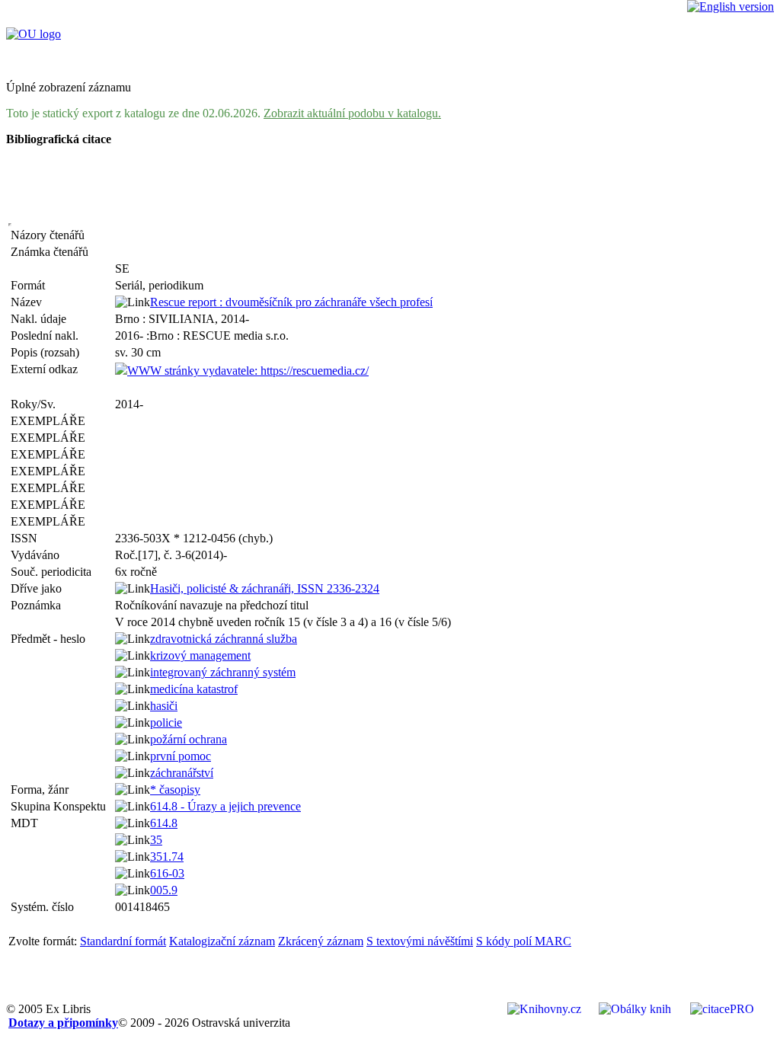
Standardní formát (123, 941)
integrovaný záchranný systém (223, 672)
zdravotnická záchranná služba (223, 638)
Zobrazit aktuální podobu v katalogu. (352, 113)
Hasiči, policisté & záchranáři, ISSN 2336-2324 (264, 588)
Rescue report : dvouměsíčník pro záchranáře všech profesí (291, 302)
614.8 (163, 823)
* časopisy (175, 789)
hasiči (163, 705)
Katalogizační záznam (222, 941)
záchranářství (181, 772)
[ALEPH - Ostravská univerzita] (33, 33)
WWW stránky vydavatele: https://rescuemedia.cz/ (248, 370)
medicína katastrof (194, 688)
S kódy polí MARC (523, 941)
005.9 (163, 890)
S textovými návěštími (419, 941)
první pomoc (180, 756)
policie (166, 722)
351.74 (167, 856)
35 (156, 839)
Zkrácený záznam (320, 941)
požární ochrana (188, 739)
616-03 (167, 873)
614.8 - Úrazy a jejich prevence (225, 806)
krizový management (200, 655)
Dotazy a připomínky (63, 1022)
